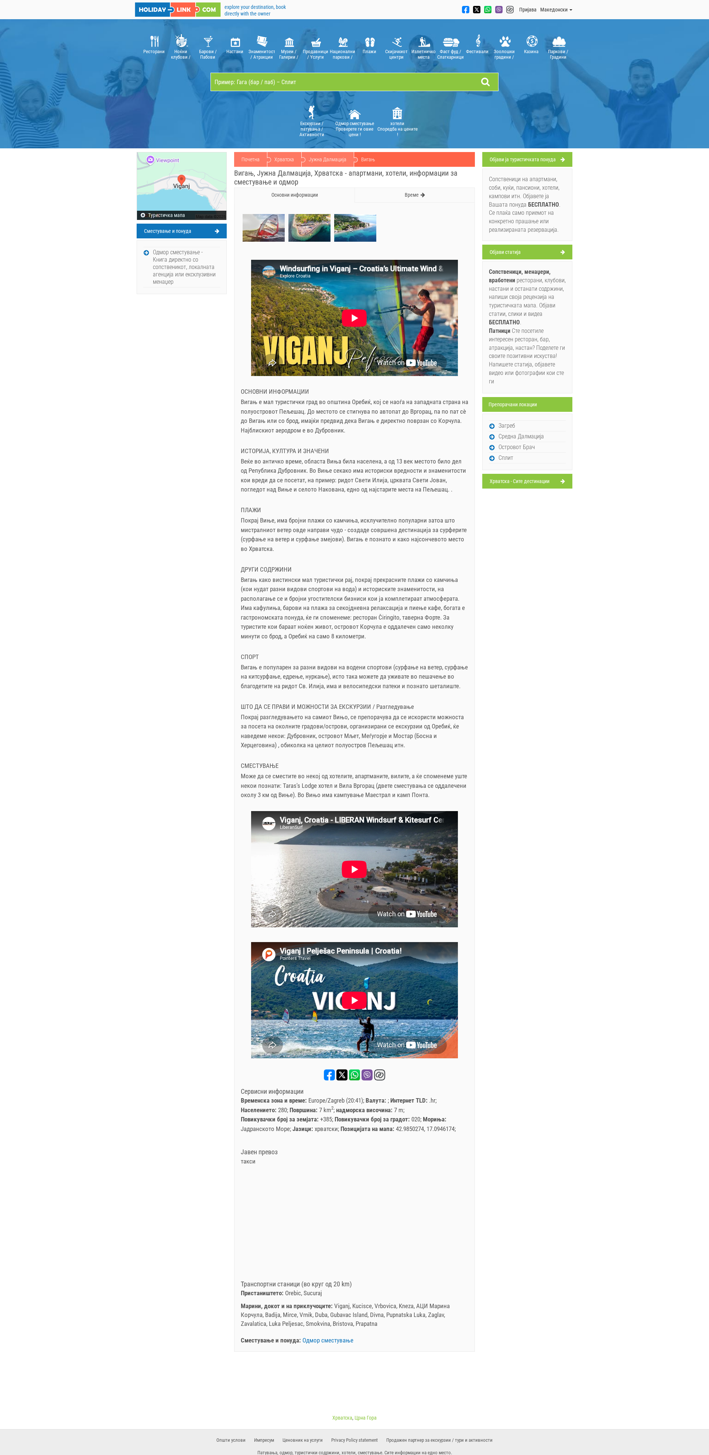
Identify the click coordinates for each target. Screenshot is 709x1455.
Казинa (531, 51)
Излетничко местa (423, 54)
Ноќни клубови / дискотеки (180, 54)
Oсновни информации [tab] (294, 195)
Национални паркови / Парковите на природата (342, 54)
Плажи (369, 51)
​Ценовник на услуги (302, 1440)
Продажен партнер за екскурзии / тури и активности (439, 1440)
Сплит (506, 457)
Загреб (507, 425)
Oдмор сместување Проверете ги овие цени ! (354, 129)
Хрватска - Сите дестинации (519, 481)
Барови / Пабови (208, 54)
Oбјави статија (505, 252)
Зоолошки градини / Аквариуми (504, 54)
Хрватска (284, 159)
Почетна (251, 159)
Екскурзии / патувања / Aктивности (311, 129)
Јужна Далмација (327, 159)
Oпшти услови (231, 1440)
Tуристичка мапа (166, 215)
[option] (153, 46)
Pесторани (154, 51)
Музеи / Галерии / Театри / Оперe (288, 54)
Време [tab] (412, 195)
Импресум (264, 1440)
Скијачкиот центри (396, 54)
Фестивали (477, 51)
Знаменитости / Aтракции (262, 54)
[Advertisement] (354, 1225)
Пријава (528, 10)
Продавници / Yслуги (315, 54)
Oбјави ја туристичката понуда (523, 159)
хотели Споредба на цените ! (397, 129)
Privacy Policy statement (354, 1440)
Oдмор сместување (327, 1340)
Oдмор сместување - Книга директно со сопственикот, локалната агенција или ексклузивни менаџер (184, 267)
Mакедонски (554, 10)
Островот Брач (517, 447)
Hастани (234, 51)
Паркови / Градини (558, 54)
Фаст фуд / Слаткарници (450, 54)
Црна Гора (365, 1418)
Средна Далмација (521, 436)
